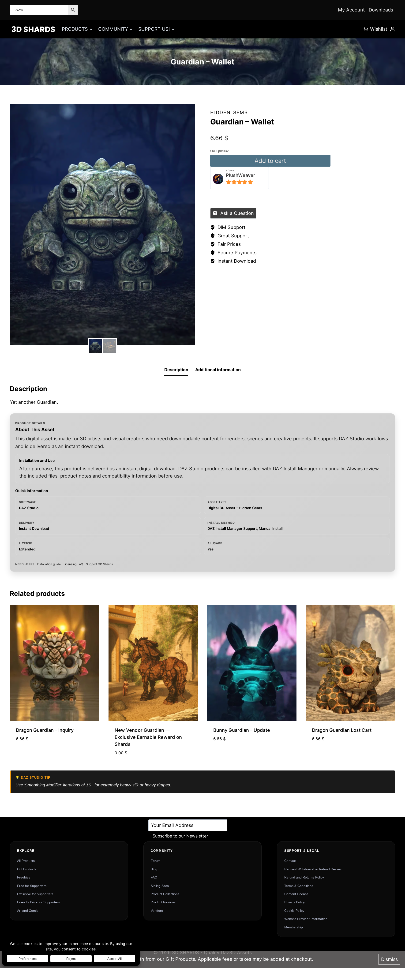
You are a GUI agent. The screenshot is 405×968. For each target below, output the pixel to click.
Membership (293, 927)
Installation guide (49, 564)
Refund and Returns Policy (304, 877)
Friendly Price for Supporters (38, 902)
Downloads (381, 10)
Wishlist (378, 29)
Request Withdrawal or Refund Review (312, 869)
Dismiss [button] (389, 959)
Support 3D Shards (99, 564)
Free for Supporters (31, 886)
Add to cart (270, 160)
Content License (296, 894)
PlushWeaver (240, 175)
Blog (154, 869)
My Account (351, 10)
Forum (156, 861)
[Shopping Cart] (365, 29)
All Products (26, 861)
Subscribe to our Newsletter (180, 835)
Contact (290, 861)
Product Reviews (163, 902)
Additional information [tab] (218, 369)
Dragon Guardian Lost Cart (341, 730)
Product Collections (165, 894)
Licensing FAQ (73, 564)
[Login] (392, 29)
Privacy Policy (294, 902)
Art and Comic (27, 910)
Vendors (157, 910)
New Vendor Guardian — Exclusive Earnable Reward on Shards (148, 737)
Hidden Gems (229, 112)
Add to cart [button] (54, 753)
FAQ (154, 877)
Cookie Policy (294, 910)
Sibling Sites (160, 886)
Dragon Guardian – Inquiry (45, 730)
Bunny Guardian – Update (241, 730)
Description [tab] (176, 369)
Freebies (23, 877)
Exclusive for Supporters (35, 894)
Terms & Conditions (298, 886)
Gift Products (26, 869)
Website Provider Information (305, 919)
